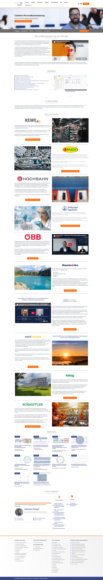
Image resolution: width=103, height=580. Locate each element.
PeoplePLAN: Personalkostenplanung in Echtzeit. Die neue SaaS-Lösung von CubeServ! (42, 465)
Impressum (29, 578)
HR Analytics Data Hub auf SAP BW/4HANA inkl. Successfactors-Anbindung (22, 483)
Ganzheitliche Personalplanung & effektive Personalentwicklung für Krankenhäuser (79, 446)
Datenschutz (35, 578)
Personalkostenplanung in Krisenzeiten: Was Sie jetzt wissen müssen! (22, 465)
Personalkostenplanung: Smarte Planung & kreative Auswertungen (79, 465)
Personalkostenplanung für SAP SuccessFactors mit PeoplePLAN (40, 446)
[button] (53, 85)
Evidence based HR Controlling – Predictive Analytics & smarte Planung (59, 465)
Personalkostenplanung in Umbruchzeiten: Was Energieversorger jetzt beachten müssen (59, 447)
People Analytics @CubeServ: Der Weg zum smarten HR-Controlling (41, 483)
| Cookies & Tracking (42, 578)
